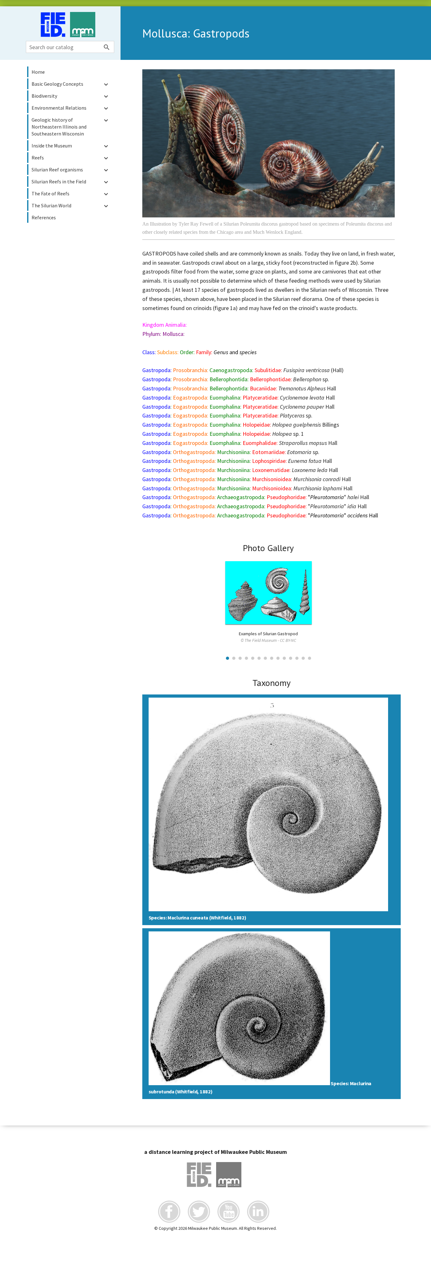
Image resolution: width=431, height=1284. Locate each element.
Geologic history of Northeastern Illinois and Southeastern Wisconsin (71, 127)
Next (386, 591)
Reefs (71, 158)
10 (284, 658)
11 (290, 658)
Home (38, 72)
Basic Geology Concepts (71, 84)
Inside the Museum (71, 146)
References (44, 217)
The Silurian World (71, 206)
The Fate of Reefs (71, 194)
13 (303, 658)
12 (296, 658)
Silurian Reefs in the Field (71, 182)
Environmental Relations (71, 108)
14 (309, 658)
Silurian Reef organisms (71, 170)
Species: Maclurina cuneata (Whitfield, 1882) (197, 917)
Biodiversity (71, 96)
